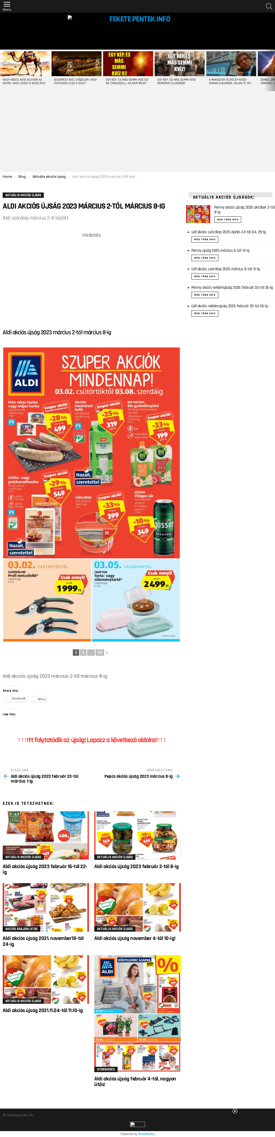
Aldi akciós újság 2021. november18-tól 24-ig (43, 941)
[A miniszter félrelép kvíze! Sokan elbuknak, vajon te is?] (231, 63)
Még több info (227, 219)
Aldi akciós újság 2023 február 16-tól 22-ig (45, 869)
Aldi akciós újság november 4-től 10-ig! (135, 938)
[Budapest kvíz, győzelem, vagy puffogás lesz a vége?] (77, 63)
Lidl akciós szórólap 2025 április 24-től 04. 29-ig (228, 232)
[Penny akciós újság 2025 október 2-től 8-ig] (198, 214)
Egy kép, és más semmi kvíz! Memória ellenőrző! (176, 81)
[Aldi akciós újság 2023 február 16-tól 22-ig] (46, 835)
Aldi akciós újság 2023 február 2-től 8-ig (136, 866)
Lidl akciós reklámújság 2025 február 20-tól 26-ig (229, 306)
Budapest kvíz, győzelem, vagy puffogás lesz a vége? (75, 81)
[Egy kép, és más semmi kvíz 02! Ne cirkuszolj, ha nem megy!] (128, 63)
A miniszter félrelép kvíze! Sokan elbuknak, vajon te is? (230, 81)
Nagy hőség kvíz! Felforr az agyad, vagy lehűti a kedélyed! (24, 81)
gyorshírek (106, 1069)
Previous (2, 70)
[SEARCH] (269, 6)
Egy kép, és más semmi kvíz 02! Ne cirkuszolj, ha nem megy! (127, 81)
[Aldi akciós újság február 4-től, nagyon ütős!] (137, 1013)
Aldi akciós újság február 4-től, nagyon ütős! (135, 1081)
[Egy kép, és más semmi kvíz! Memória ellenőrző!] (180, 63)
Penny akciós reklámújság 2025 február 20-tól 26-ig (232, 287)
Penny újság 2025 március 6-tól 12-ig (220, 250)
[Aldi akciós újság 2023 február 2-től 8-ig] (137, 835)
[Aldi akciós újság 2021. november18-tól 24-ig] (46, 907)
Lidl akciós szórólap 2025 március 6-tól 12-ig (225, 269)
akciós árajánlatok (21, 929)
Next (272, 70)
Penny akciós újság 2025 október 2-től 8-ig (244, 210)
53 (100, 652)
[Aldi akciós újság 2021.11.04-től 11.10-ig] (46, 979)
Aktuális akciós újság (23, 857)
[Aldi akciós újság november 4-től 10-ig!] (137, 907)
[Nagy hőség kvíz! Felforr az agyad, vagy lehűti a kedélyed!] (25, 63)
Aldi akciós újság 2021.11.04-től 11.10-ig (43, 1010)
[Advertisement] (137, 131)
